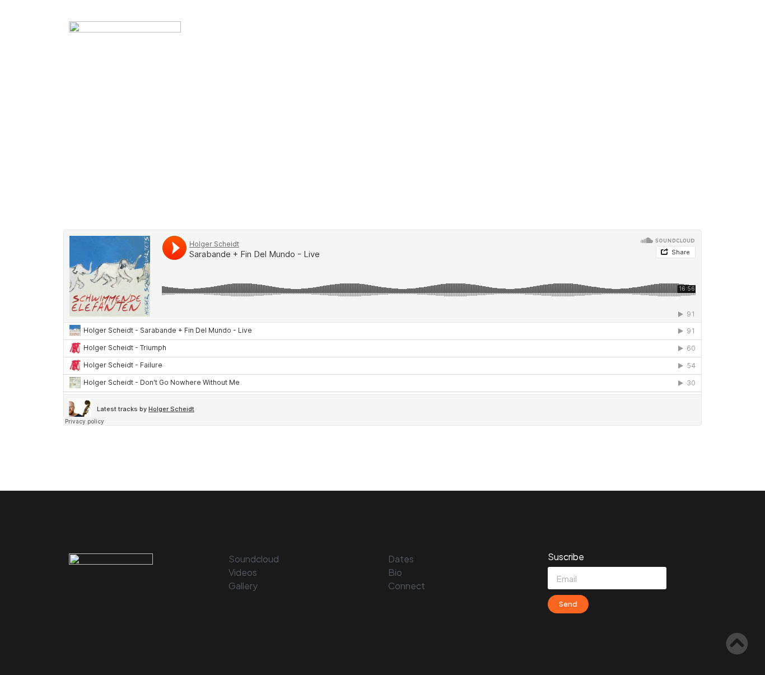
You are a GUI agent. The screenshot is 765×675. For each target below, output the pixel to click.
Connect (668, 30)
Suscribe (566, 557)
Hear (524, 30)
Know (613, 30)
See (568, 30)
